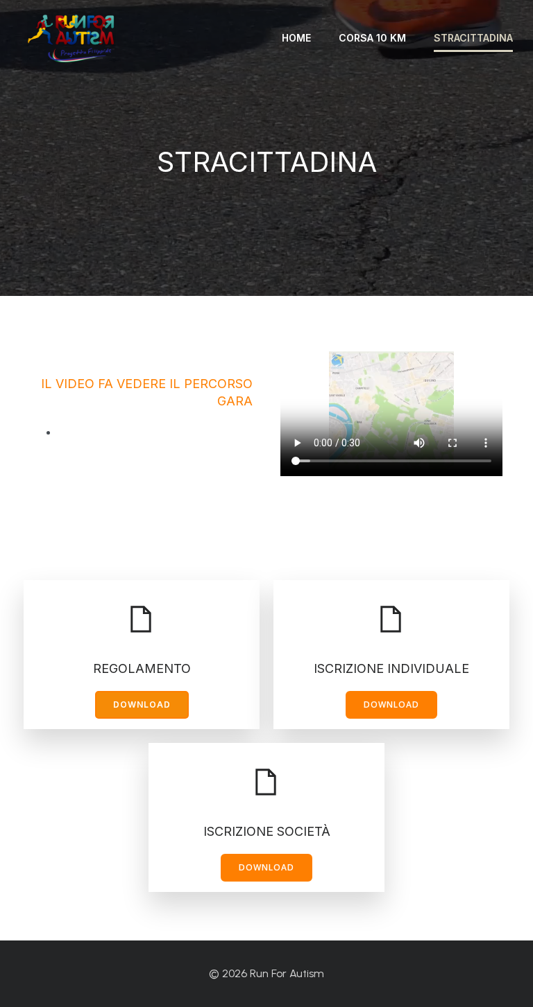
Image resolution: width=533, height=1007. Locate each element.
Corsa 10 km (372, 38)
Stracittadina (473, 38)
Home (296, 38)
